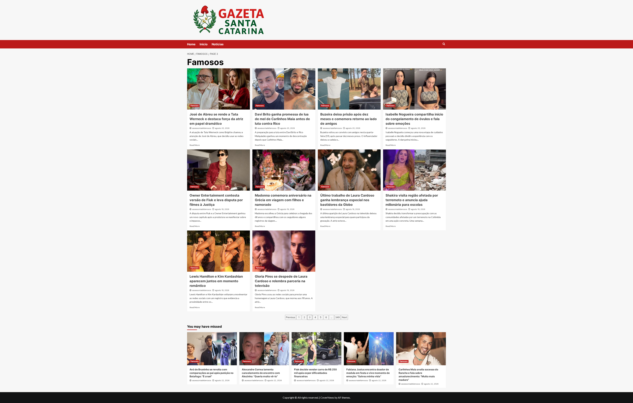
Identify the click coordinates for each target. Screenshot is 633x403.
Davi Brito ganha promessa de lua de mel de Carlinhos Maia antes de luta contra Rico (282, 119)
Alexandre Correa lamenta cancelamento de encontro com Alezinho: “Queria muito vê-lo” (261, 373)
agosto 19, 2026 (222, 209)
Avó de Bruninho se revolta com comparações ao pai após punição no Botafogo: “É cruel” (211, 373)
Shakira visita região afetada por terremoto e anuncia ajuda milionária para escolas (412, 200)
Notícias (218, 44)
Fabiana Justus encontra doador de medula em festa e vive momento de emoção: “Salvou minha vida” (368, 373)
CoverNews (327, 397)
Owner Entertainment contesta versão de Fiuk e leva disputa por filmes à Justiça (216, 200)
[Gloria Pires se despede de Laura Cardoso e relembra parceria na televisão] (283, 251)
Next (344, 317)
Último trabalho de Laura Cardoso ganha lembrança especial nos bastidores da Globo (347, 200)
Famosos (194, 105)
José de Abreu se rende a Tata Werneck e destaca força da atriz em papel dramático (216, 119)
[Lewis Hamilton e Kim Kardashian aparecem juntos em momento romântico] (218, 251)
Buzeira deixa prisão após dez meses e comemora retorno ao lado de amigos (348, 119)
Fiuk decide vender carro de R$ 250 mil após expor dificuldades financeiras (315, 373)
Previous (290, 317)
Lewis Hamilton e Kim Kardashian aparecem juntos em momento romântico (216, 281)
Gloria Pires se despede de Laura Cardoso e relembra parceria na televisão (281, 281)
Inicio (204, 44)
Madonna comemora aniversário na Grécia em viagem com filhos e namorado (283, 200)
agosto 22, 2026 (222, 380)
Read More (195, 145)
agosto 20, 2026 (222, 128)
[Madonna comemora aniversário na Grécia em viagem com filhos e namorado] (283, 170)
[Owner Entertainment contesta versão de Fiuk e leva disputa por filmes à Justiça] (218, 170)
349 (337, 317)
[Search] (444, 44)
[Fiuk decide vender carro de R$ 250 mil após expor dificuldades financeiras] (316, 348)
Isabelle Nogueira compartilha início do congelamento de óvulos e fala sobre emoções (414, 119)
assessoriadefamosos (201, 128)
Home (191, 44)
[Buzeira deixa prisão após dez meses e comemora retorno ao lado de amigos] (349, 89)
